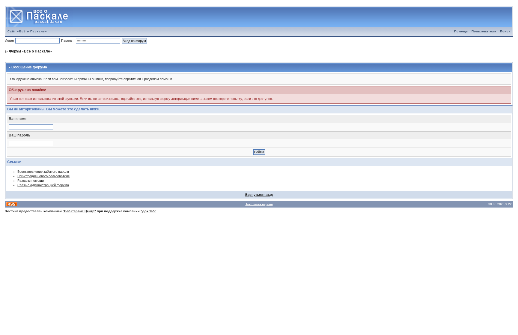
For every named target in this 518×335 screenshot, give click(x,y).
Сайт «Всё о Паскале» (27, 31)
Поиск (505, 31)
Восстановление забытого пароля (43, 171)
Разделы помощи (30, 180)
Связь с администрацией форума (43, 185)
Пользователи (484, 31)
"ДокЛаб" (148, 211)
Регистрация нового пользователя (43, 176)
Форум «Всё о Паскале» (30, 51)
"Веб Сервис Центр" (79, 211)
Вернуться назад (259, 194)
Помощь (461, 31)
